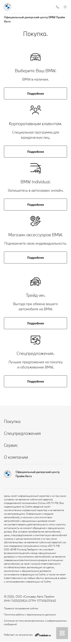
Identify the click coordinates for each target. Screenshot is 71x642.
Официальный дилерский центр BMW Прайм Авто (34, 19)
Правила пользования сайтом (21, 608)
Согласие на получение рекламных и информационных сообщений (35, 622)
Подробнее (35, 93)
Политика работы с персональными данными (30, 614)
